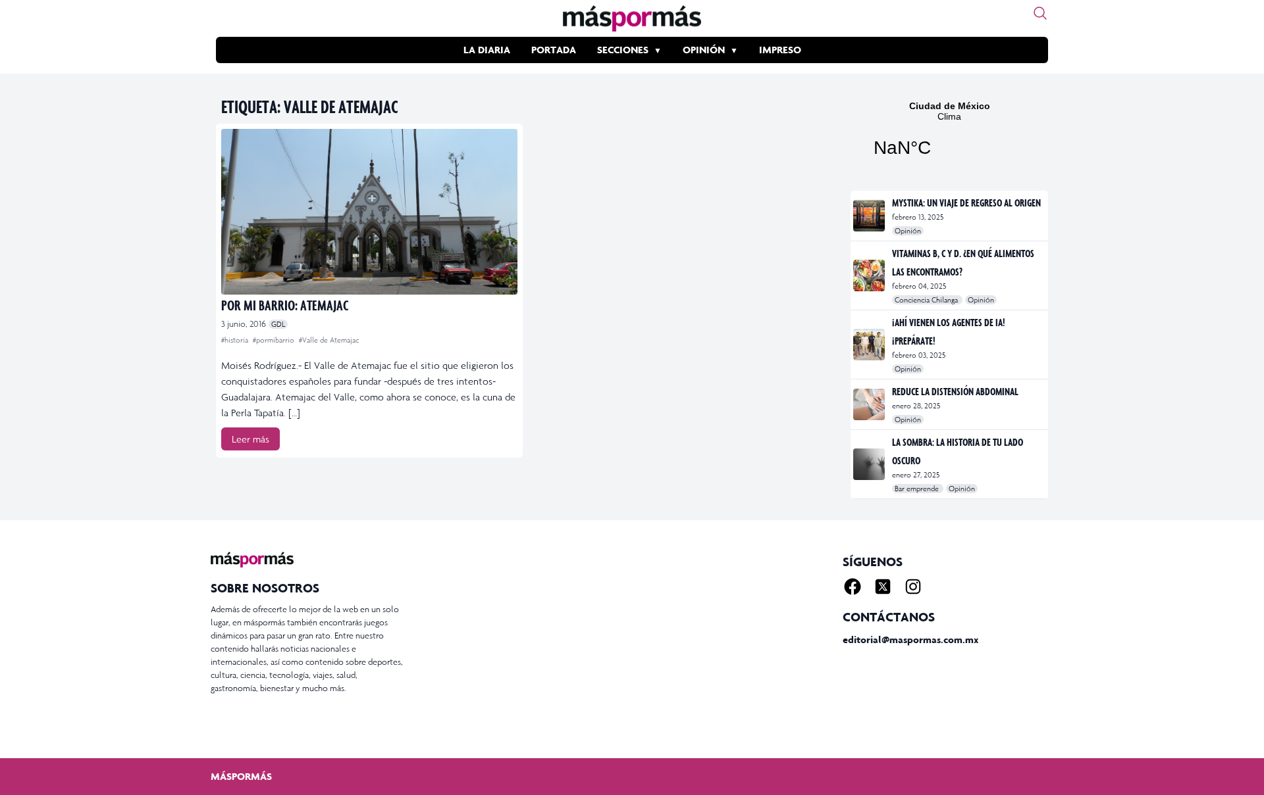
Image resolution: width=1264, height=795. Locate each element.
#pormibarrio (274, 340)
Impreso (780, 49)
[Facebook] (852, 586)
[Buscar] (1040, 13)
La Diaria (486, 49)
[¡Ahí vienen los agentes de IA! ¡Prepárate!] (870, 344)
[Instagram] (913, 586)
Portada (553, 49)
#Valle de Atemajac (329, 340)
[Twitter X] (883, 586)
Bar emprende (918, 488)
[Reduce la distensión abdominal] (870, 404)
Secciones (622, 49)
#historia (235, 340)
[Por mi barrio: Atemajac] (369, 212)
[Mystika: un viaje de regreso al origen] (870, 215)
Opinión (704, 49)
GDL (278, 324)
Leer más (250, 439)
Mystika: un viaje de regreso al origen (966, 202)
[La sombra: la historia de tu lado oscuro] (870, 464)
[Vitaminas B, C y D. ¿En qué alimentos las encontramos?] (870, 275)
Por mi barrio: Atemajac (285, 305)
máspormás (241, 776)
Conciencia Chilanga (927, 299)
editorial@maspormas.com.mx (910, 639)
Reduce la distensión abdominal (955, 391)
